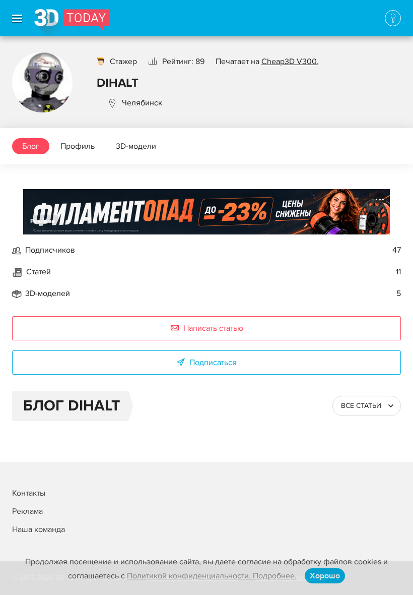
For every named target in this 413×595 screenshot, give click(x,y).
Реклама (42, 221)
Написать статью (213, 328)
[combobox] (366, 406)
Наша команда (38, 529)
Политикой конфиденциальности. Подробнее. (212, 576)
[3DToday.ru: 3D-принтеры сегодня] (71, 22)
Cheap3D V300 (289, 61)
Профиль (77, 146)
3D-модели (136, 146)
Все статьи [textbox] (361, 405)
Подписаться (213, 363)
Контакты (28, 493)
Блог (30, 146)
